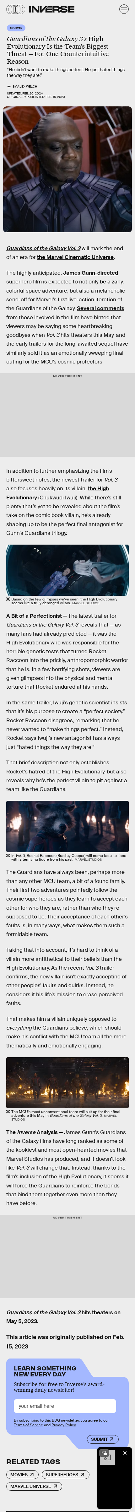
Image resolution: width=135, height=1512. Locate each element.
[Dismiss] (125, 1453)
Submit (99, 1439)
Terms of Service (28, 1425)
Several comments (100, 308)
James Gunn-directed (90, 273)
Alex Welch (27, 86)
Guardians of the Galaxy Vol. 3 (43, 248)
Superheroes (62, 1474)
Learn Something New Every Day (45, 1370)
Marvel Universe (30, 1486)
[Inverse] (51, 9)
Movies (19, 1474)
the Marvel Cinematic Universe (75, 257)
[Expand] (104, 1453)
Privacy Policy (63, 1425)
